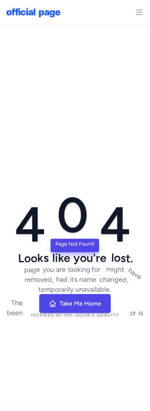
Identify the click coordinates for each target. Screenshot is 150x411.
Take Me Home (80, 303)
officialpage (33, 12)
